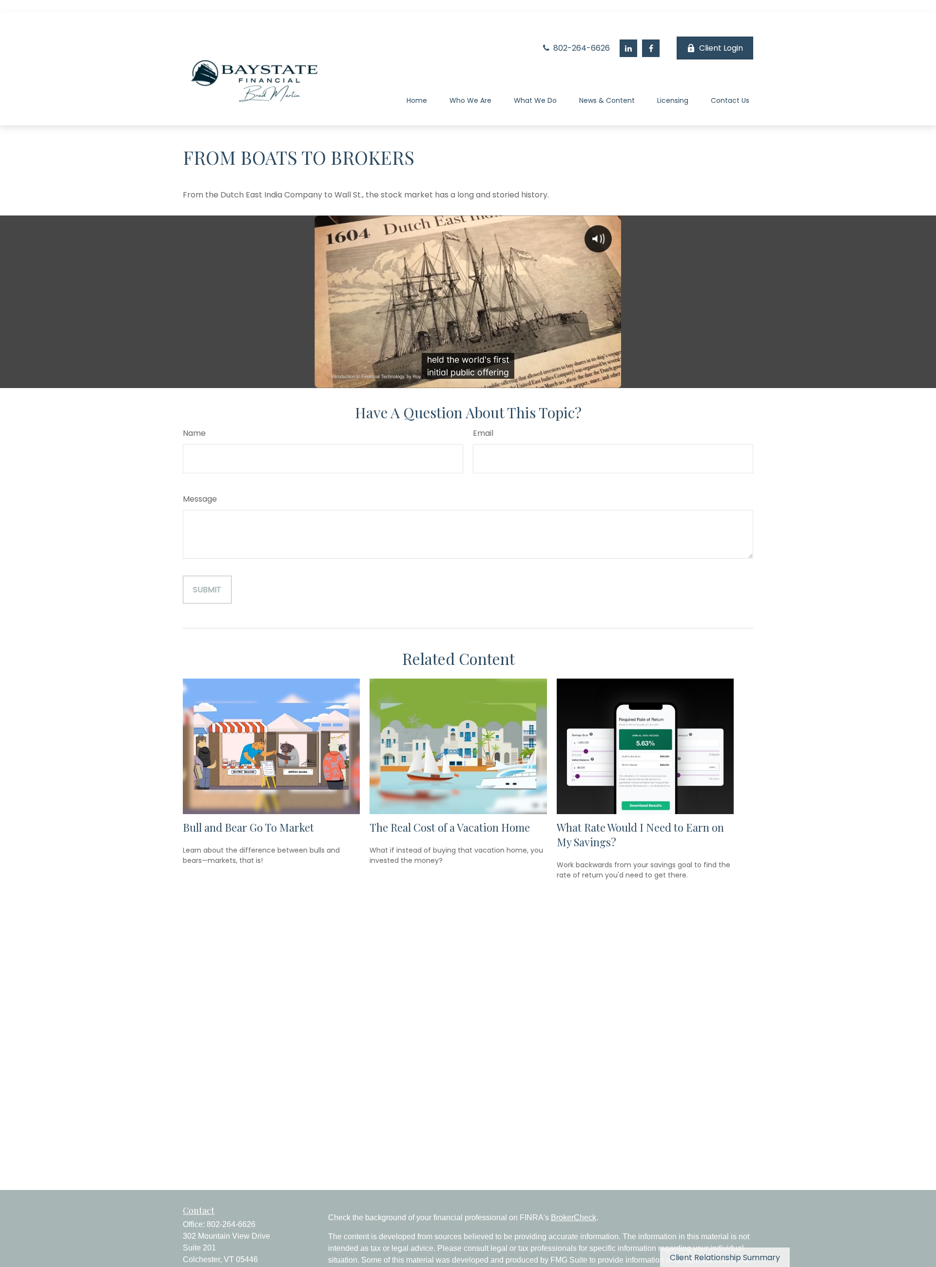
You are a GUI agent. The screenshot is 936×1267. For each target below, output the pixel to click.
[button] (417, 102)
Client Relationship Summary (725, 1257)
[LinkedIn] (628, 48)
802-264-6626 (580, 48)
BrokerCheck (573, 1217)
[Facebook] (651, 48)
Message (200, 499)
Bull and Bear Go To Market (248, 827)
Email (483, 433)
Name (194, 433)
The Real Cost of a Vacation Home (450, 827)
